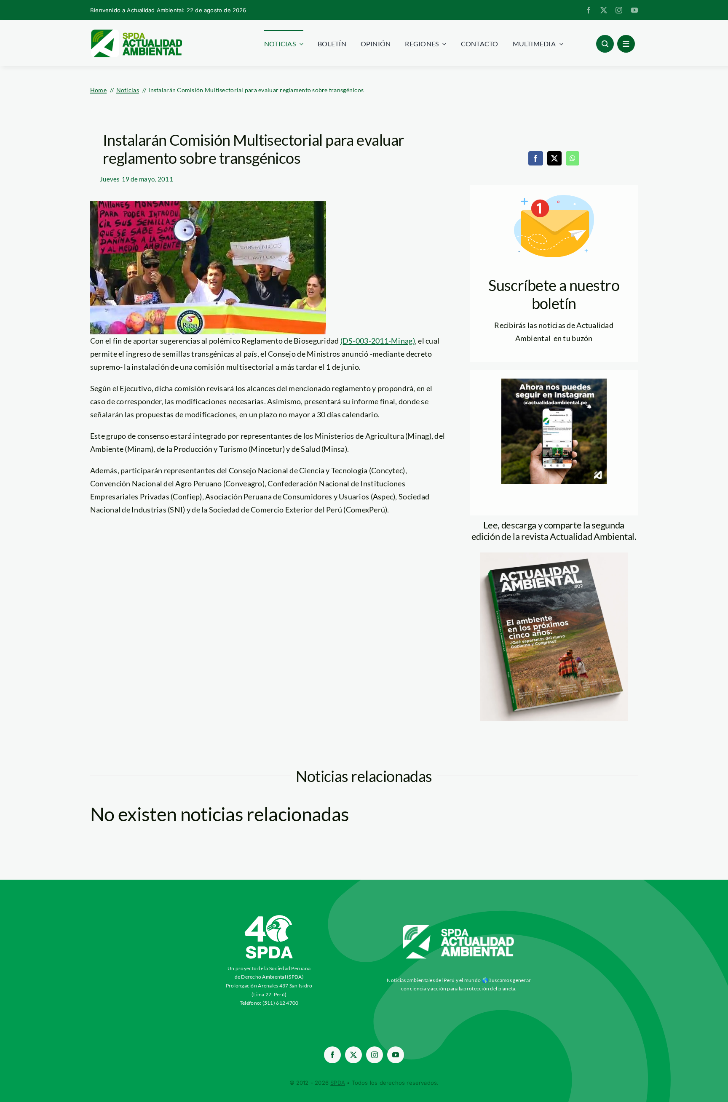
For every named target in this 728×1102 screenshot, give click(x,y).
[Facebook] (535, 158)
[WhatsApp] (572, 158)
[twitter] (603, 10)
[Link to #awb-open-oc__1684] (626, 44)
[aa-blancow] (459, 928)
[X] (554, 158)
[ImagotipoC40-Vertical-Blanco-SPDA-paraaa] (269, 917)
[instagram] (619, 10)
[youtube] (634, 10)
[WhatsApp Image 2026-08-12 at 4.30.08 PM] (554, 556)
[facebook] (588, 10)
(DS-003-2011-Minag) (377, 340)
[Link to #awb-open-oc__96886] (605, 44)
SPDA (337, 1082)
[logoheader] (136, 32)
